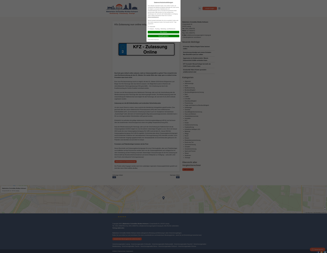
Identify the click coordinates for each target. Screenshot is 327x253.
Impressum (156, 39)
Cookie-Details (151, 39)
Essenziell (152, 26)
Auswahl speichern (163, 36)
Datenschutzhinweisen (153, 17)
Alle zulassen (163, 32)
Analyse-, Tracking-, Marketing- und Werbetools (162, 28)
